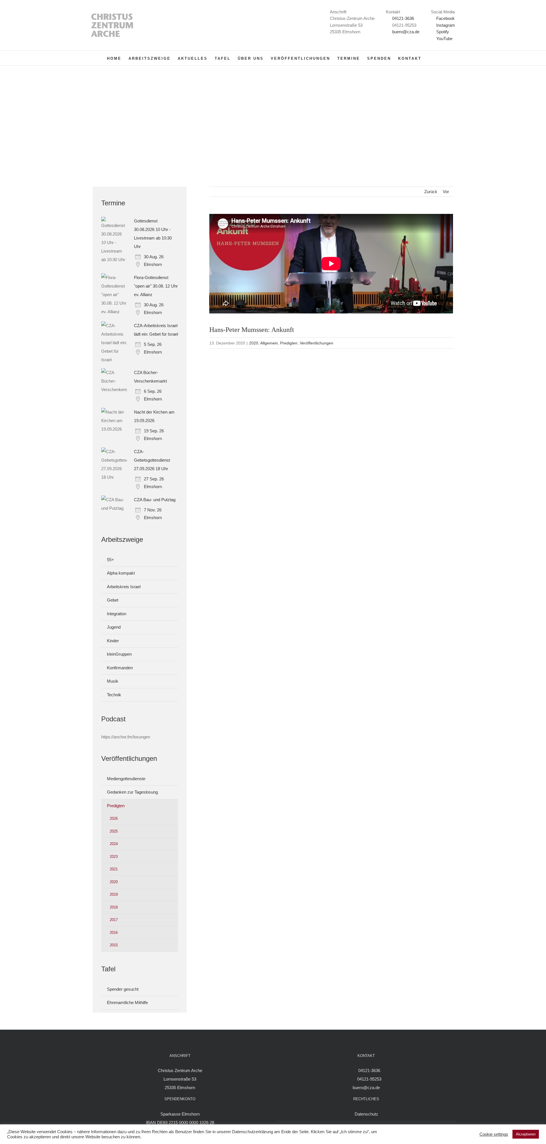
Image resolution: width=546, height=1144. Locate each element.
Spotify (442, 31)
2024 (114, 844)
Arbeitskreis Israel (123, 586)
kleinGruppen (119, 654)
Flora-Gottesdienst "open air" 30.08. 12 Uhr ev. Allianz (156, 286)
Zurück (430, 191)
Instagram (445, 25)
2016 (114, 932)
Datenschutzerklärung (252, 1131)
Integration (116, 613)
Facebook (445, 18)
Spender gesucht (122, 989)
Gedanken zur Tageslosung (132, 792)
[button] (430, 58)
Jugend (114, 627)
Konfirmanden (120, 667)
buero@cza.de (405, 31)
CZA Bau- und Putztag (154, 499)
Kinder (113, 640)
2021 (114, 869)
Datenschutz (366, 1114)
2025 (114, 831)
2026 (114, 818)
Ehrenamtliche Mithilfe (127, 1002)
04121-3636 (403, 18)
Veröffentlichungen (316, 343)
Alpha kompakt (121, 573)
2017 (114, 920)
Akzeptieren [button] (525, 1134)
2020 (253, 343)
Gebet (112, 600)
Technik (114, 694)
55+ (110, 559)
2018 (114, 907)
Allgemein (269, 343)
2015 (114, 945)
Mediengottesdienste (126, 778)
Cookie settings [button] (493, 1134)
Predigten (288, 343)
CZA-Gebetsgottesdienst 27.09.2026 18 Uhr (152, 460)
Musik (112, 681)
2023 (114, 856)
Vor (446, 191)
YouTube (443, 38)
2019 (114, 894)
